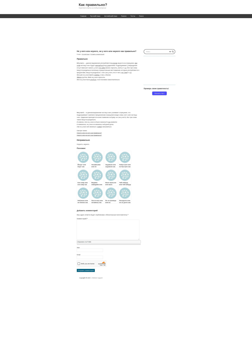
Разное (123, 16)
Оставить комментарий (97, 54)
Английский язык (110, 16)
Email (78, 255)
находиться (99, 65)
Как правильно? (93, 5)
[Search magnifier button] (172, 51)
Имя (78, 248)
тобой (99, 127)
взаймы (97, 75)
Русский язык (95, 16)
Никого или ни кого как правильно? (89, 135)
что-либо (102, 68)
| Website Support (97, 278)
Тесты (132, 16)
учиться (93, 80)
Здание (79, 77)
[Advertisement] (126, 32)
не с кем (124, 72)
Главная (83, 16)
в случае (114, 63)
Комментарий (82, 219)
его (109, 122)
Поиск (141, 16)
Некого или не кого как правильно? (89, 133)
